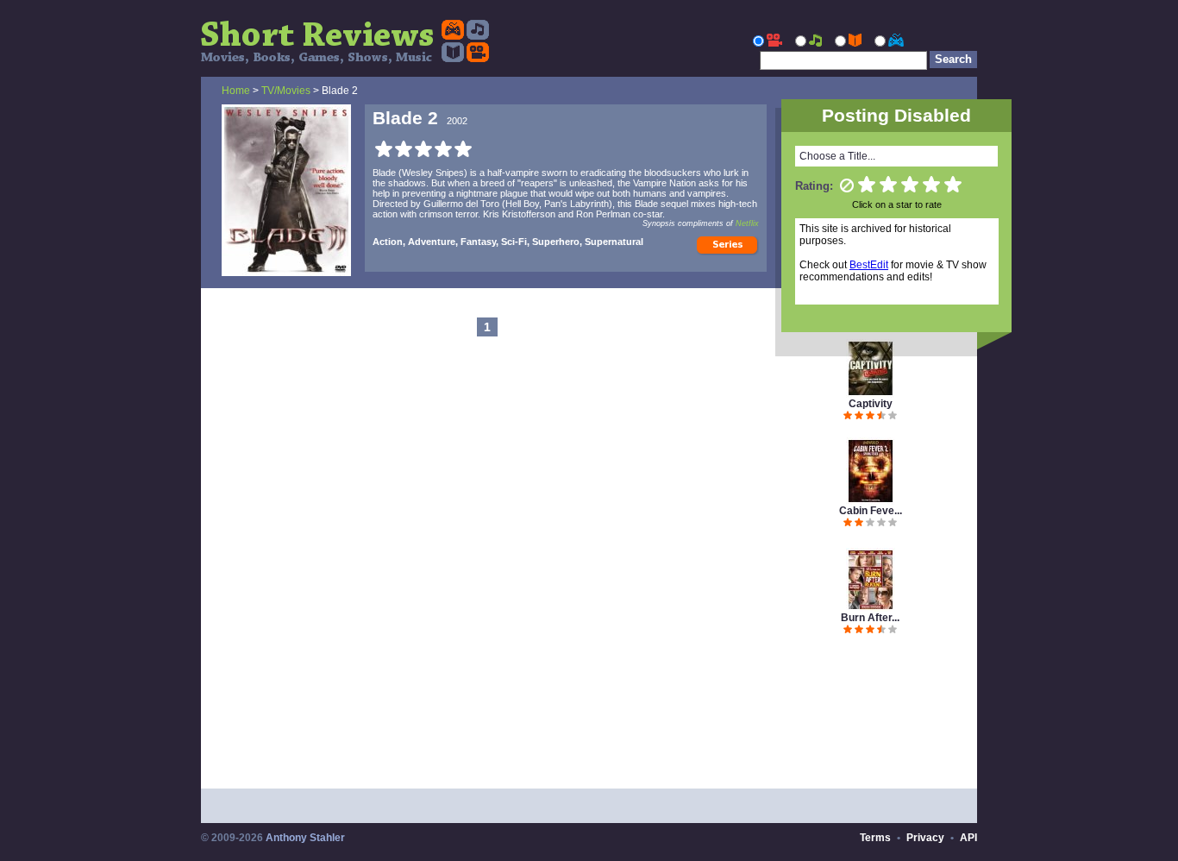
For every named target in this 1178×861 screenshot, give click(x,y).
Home (236, 91)
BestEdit (868, 265)
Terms (875, 838)
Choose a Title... (837, 156)
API (968, 838)
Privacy (925, 838)
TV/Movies (285, 91)
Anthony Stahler (305, 838)
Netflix (747, 223)
